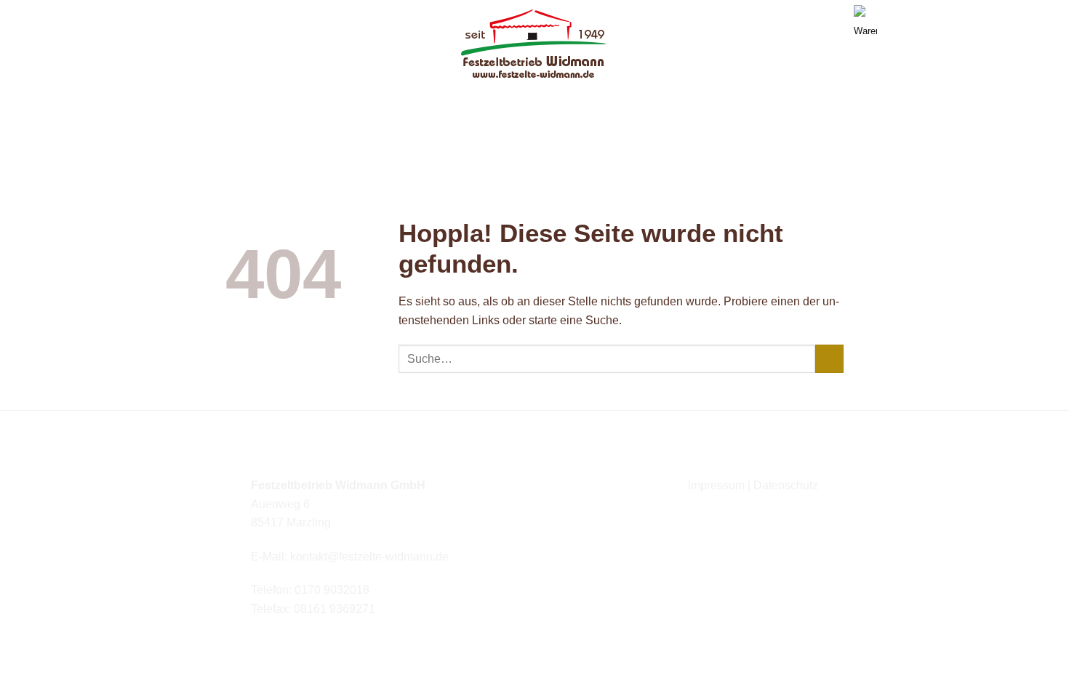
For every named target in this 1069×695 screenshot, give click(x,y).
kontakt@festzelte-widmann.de (369, 556)
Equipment (621, 105)
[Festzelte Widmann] (534, 45)
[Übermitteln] (829, 359)
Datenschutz (785, 485)
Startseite (366, 105)
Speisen (702, 105)
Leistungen (529, 105)
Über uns (441, 105)
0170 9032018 (332, 590)
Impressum (716, 485)
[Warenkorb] (859, 10)
